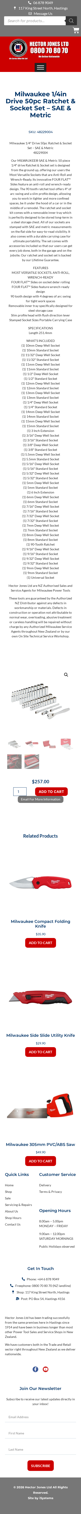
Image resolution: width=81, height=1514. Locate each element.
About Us (11, 1211)
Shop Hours (13, 1218)
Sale (8, 1198)
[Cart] (76, 30)
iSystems (46, 1498)
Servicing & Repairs (18, 1205)
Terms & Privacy (50, 1192)
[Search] (71, 20)
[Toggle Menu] (40, 67)
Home (9, 1185)
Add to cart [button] (40, 942)
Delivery (45, 1185)
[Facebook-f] (35, 1369)
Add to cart (51, 791)
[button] (66, 675)
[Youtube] (45, 1369)
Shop (8, 1192)
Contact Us (12, 1224)
